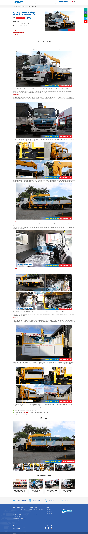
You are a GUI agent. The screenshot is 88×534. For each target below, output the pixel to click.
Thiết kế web (46, 532)
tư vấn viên (51, 500)
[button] (77, 446)
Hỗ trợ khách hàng (21, 500)
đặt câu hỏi (67, 500)
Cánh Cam (51, 532)
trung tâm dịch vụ (37, 500)
